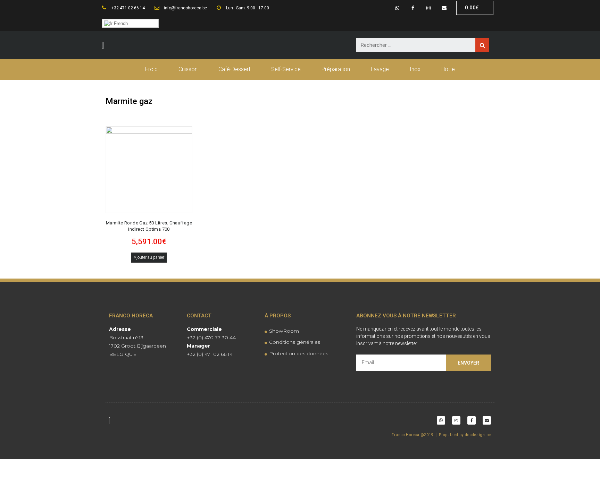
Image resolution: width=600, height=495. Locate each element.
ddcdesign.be (478, 435)
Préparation (336, 69)
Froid (151, 69)
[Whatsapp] (397, 8)
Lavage (380, 69)
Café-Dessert (234, 69)
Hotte (448, 69)
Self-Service (286, 69)
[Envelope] (444, 8)
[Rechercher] (482, 45)
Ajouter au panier (149, 257)
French (120, 23)
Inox (415, 69)
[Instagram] (428, 8)
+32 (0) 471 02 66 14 (210, 354)
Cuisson (188, 69)
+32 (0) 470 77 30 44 (211, 337)
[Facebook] (413, 8)
